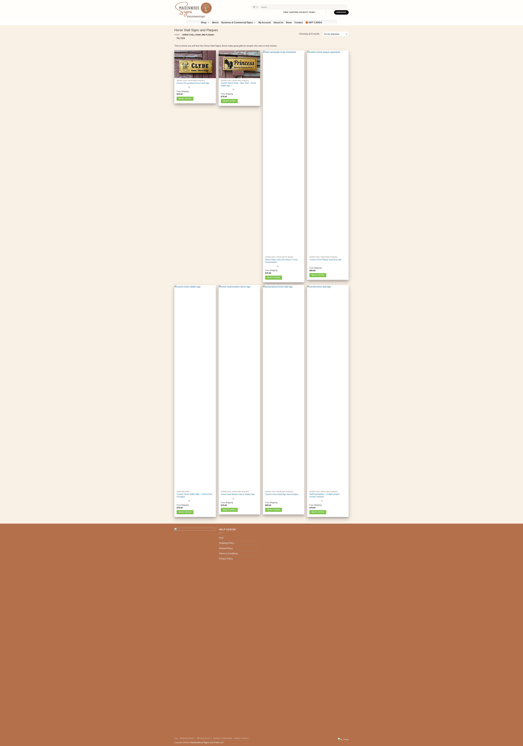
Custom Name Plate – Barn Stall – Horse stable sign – (238, 84)
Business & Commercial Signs (237, 22)
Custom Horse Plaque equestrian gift (325, 259)
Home (177, 35)
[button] (321, 12)
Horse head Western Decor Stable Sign (238, 494)
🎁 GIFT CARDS (313, 22)
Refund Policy (226, 548)
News (289, 22)
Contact (298, 22)
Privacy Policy (226, 559)
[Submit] (344, 7)
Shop (203, 22)
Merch (215, 22)
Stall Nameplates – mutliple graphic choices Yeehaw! (324, 495)
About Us (278, 22)
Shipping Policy (226, 543)
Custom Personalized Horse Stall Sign (193, 83)
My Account (265, 22)
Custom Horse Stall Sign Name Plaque (281, 494)
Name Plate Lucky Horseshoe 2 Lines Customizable (281, 260)
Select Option (185, 98)
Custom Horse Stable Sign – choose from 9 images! (194, 495)
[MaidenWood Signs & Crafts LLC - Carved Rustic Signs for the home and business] (193, 10)
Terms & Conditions (228, 553)
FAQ (221, 538)
